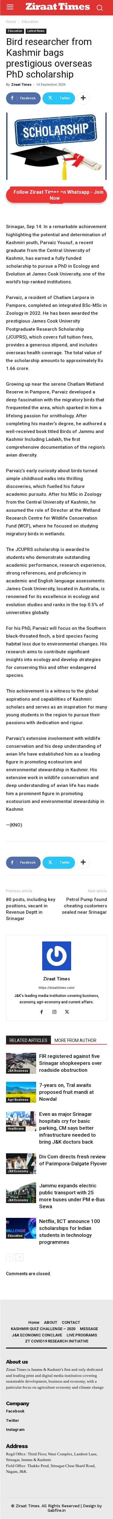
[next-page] (19, 1257)
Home (11, 22)
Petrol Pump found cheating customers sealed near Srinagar (84, 906)
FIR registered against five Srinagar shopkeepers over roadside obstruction (70, 1063)
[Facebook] (44, 1012)
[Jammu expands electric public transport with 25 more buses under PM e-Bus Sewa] (21, 1192)
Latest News (36, 31)
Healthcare (16, 1128)
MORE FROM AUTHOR (75, 1040)
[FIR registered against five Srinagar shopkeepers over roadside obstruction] (21, 1063)
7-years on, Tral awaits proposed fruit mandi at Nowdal (66, 1092)
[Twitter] (69, 1012)
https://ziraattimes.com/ (57, 988)
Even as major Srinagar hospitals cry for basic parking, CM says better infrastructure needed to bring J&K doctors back (67, 1128)
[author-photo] (56, 970)
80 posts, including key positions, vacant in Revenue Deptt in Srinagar (30, 909)
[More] (83, 98)
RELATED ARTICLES (28, 1040)
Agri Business (18, 1099)
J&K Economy (18, 1171)
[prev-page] (10, 1257)
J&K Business (18, 1070)
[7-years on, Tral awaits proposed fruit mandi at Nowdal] (21, 1092)
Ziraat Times (21, 85)
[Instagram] (56, 1012)
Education (30, 22)
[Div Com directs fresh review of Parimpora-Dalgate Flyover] (21, 1163)
